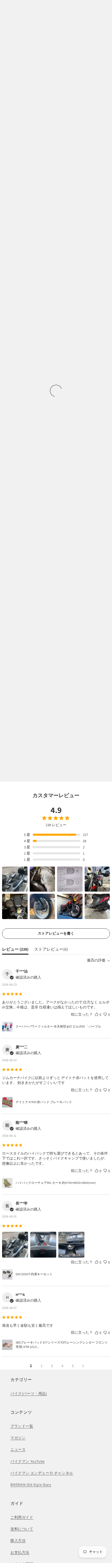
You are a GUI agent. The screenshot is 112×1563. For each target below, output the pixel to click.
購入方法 (18, 1540)
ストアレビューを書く (56, 933)
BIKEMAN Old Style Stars (30, 1484)
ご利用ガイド (21, 1517)
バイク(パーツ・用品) (28, 1393)
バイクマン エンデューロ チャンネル (41, 1473)
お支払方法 (19, 1552)
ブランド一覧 (21, 1426)
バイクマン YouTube (27, 1461)
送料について (21, 1529)
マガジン (18, 1437)
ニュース (18, 1449)
